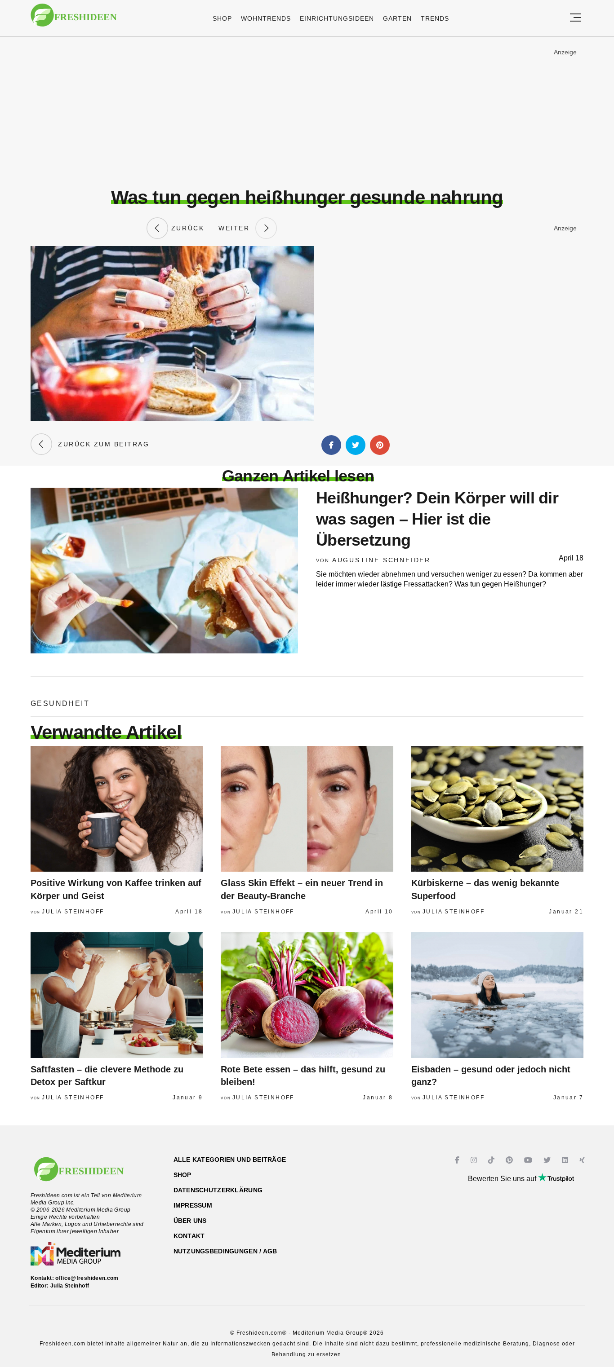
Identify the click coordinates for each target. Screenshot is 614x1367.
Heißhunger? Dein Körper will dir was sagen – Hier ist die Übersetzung (437, 519)
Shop (222, 18)
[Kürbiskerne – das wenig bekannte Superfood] (497, 809)
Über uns (190, 1220)
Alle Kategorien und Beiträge (230, 1159)
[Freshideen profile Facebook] (458, 1160)
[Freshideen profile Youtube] (529, 1160)
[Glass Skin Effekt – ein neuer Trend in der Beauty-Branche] (307, 809)
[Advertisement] (307, 112)
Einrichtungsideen (337, 18)
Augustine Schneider (381, 560)
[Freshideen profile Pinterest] (510, 1160)
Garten (397, 18)
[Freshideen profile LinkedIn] (566, 1160)
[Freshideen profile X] (548, 1160)
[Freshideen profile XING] (583, 1160)
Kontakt (189, 1235)
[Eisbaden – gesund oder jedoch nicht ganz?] (497, 995)
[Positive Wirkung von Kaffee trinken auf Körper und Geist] (117, 809)
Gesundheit (60, 703)
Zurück (186, 228)
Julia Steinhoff (73, 911)
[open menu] (575, 18)
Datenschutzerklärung (218, 1190)
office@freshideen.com (87, 1278)
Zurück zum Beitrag (100, 444)
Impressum (193, 1205)
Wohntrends (266, 18)
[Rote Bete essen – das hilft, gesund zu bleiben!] (307, 995)
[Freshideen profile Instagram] (475, 1160)
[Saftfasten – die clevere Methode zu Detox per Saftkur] (117, 995)
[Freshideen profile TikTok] (492, 1160)
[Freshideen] (74, 19)
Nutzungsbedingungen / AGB (225, 1251)
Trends (435, 18)
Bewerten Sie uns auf (503, 1178)
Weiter (236, 228)
